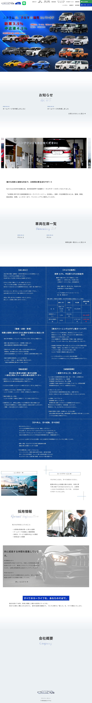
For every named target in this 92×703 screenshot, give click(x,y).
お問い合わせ (87, 5)
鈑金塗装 (54, 1)
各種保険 (77, 1)
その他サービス (70, 1)
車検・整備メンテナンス (47, 2)
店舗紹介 (71, 5)
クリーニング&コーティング (61, 2)
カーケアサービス (63, 474)
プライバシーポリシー (46, 698)
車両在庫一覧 (40, 2)
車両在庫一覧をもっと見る (74, 242)
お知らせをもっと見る (76, 114)
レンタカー (65, 5)
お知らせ (34, 1)
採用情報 (77, 5)
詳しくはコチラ (20, 582)
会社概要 (85, 2)
